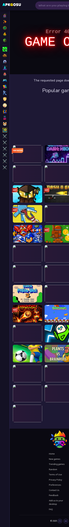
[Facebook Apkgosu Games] (60, 520)
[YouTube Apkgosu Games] (66, 520)
